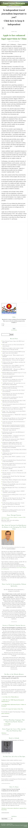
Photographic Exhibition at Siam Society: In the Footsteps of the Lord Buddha (13, 446)
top (26, 826)
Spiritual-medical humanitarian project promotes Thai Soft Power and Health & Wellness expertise (13, 425)
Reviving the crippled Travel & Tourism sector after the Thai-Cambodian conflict (14, 464)
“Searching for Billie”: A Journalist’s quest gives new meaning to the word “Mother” (13, 436)
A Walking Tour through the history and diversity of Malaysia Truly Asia (14, 453)
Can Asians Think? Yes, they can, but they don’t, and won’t (13, 507)
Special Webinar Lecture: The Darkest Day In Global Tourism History (14, 450)
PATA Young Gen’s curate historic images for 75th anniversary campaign (13, 467)
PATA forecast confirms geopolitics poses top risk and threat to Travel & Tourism (13, 510)
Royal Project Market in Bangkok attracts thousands (14, 479)
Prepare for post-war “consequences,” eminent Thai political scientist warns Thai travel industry (14, 408)
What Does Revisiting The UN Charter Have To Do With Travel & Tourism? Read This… (14, 401)
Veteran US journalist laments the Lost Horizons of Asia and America (14, 404)
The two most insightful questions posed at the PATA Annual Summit (13, 376)
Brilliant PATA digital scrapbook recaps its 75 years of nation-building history (14, 373)
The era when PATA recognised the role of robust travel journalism (13, 390)
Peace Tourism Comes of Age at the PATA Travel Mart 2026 (13, 341)
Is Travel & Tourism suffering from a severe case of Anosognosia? (14, 495)
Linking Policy (10, 824)
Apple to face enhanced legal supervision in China (13, 37)
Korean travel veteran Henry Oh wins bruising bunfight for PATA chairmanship (12, 387)
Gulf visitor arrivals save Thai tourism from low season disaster (13, 345)
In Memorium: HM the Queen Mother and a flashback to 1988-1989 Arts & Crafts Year (12, 443)
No (3, 325)
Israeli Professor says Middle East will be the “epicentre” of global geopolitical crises (12, 380)
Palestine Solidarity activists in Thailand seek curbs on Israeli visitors (14, 473)
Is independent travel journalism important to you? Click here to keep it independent (14, 17)
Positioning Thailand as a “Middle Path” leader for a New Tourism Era (14, 415)
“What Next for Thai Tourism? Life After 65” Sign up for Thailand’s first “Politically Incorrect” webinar (13, 499)
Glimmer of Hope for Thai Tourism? (10, 482)
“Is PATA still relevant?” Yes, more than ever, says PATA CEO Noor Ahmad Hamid (13, 383)
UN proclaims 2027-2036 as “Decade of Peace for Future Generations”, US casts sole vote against (13, 359)
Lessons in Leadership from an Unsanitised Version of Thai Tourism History (14, 460)
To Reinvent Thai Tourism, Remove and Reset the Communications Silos (13, 362)
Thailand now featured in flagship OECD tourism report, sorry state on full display (13, 352)
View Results (14, 330)
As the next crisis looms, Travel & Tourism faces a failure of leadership (13, 422)
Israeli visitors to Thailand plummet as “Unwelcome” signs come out (11, 429)
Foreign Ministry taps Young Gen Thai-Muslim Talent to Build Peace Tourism (13, 394)
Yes (3, 324)
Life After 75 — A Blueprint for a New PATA (12, 470)
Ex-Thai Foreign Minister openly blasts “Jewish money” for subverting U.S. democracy (13, 503)
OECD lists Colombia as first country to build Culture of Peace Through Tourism (12, 348)
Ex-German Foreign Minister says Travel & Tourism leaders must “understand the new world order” (14, 418)
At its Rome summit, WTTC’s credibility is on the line (13, 457)
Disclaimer (3, 824)
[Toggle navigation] (3, 28)
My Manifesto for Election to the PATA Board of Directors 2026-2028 (13, 432)
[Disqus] (13, 242)
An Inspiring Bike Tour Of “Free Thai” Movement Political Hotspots (13, 477)
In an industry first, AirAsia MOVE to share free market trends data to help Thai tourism (13, 366)
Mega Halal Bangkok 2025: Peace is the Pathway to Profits (14, 488)
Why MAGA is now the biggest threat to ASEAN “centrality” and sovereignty (13, 491)
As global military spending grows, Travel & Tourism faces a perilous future (12, 397)
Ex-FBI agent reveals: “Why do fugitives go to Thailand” (13, 355)
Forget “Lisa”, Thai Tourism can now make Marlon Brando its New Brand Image (14, 411)
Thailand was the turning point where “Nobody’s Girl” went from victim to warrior (13, 439)
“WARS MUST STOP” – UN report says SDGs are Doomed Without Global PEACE (13, 369)
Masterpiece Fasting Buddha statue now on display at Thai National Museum (14, 484)
